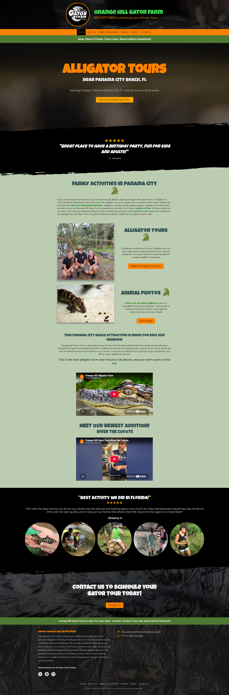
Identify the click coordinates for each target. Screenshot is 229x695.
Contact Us (114, 605)
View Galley (146, 321)
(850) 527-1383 (136, 636)
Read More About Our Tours (146, 266)
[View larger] (42, 539)
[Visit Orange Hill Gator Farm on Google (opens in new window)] (47, 674)
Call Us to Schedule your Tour (114, 99)
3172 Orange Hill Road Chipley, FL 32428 (141, 632)
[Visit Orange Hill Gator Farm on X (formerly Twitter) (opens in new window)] (40, 674)
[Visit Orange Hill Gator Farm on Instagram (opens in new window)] (53, 674)
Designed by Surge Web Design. (133, 688)
